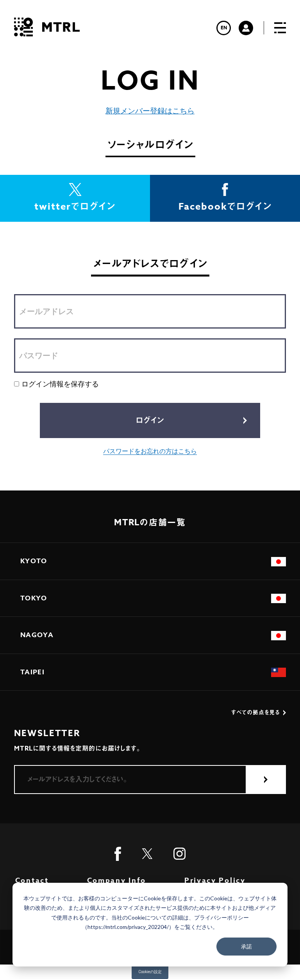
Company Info (116, 880)
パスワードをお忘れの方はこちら (150, 451)
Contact (32, 880)
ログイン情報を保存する (60, 384)
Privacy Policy (215, 880)
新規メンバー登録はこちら (150, 110)
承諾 (246, 946)
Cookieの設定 (150, 972)
